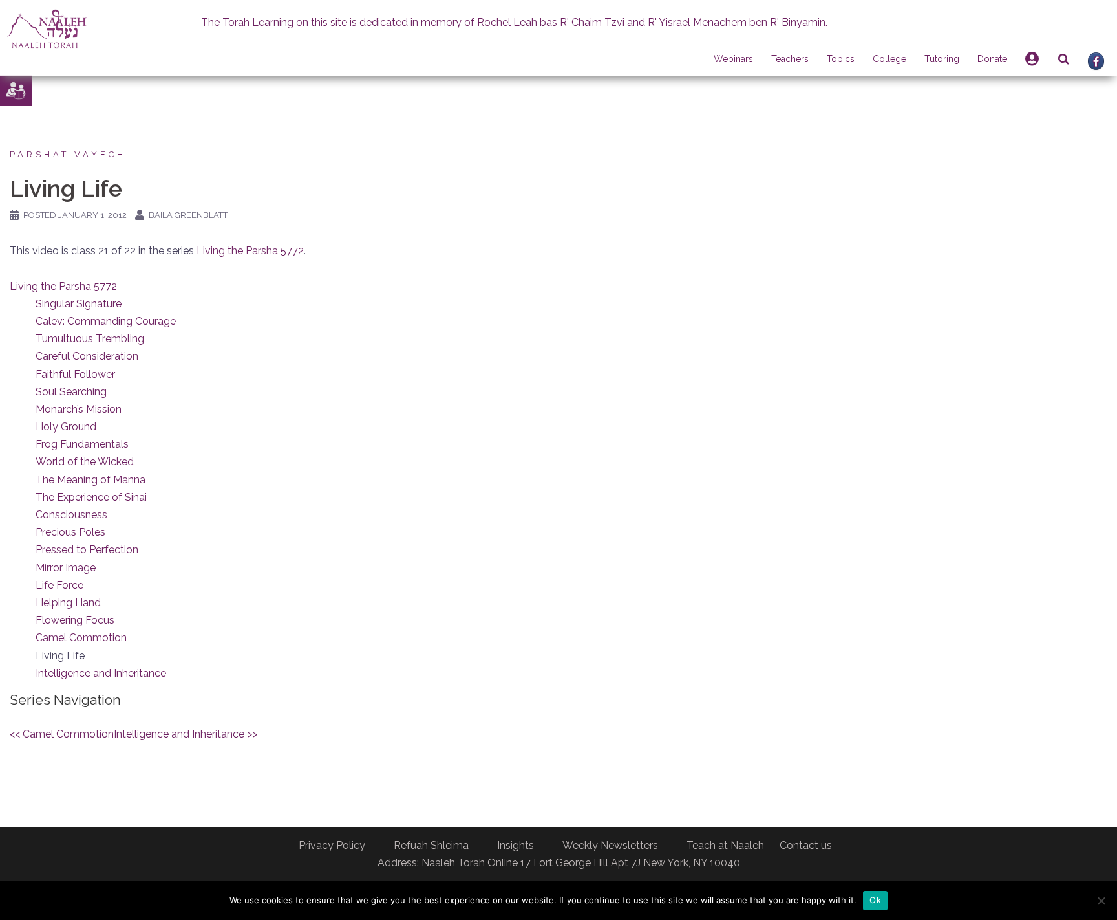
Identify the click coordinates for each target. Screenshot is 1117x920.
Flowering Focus (75, 620)
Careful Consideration (87, 356)
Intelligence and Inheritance (101, 673)
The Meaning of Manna (90, 480)
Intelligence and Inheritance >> (185, 734)
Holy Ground (66, 427)
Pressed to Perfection (87, 549)
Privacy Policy (332, 845)
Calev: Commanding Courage (106, 321)
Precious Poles (70, 532)
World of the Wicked (85, 461)
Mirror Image (66, 568)
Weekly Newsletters (610, 845)
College (889, 59)
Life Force (59, 585)
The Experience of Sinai (91, 497)
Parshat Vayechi (70, 154)
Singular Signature (79, 304)
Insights (515, 845)
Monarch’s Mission (79, 409)
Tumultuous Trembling (90, 339)
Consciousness (71, 515)
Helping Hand (68, 603)
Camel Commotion (81, 637)
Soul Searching (71, 392)
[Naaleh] (46, 28)
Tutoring (941, 59)
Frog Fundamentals (82, 444)
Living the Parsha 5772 (250, 251)
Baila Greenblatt (188, 215)
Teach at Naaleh (725, 845)
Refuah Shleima (431, 845)
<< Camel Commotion (62, 734)
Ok (875, 900)
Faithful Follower (75, 374)
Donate (992, 59)
